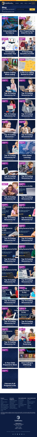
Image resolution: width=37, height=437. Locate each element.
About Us (26, 3)
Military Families (12, 401)
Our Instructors (21, 399)
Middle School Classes (4, 404)
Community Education (13, 408)
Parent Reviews (21, 405)
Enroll (33, 3)
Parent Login (33, 0)
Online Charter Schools (14, 404)
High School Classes (4, 405)
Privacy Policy (8, 431)
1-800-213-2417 (18, 426)
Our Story (29, 399)
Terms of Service (18, 431)
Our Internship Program (22, 404)
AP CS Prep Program (4, 408)
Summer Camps (3, 409)
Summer (21, 3)
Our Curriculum (21, 400)
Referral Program (30, 403)
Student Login (29, 0)
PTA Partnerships (12, 405)
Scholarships (12, 403)
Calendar (29, 405)
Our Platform (20, 401)
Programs (17, 3)
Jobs (28, 404)
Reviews (30, 3)
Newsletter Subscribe (31, 401)
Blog (2, 14)
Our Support (20, 403)
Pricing (2, 410)
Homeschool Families (13, 400)
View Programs (14, 0)
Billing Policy (13, 431)
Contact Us (29, 408)
